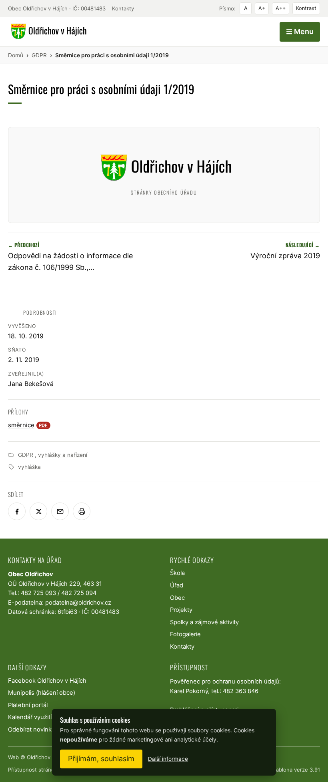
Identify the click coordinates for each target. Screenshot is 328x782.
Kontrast (306, 8)
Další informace (168, 759)
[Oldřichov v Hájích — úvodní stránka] (47, 31)
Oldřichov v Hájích (49, 757)
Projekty (181, 609)
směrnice (28, 425)
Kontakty (123, 8)
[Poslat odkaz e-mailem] (60, 511)
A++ (281, 8)
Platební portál (28, 705)
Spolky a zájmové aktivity (204, 622)
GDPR (25, 455)
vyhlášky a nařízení (62, 455)
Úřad (176, 585)
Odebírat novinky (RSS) (39, 729)
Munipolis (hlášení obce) (41, 692)
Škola (177, 573)
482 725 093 (38, 593)
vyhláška (29, 467)
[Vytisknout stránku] (81, 511)
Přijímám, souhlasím (101, 758)
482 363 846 (240, 691)
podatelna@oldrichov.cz (78, 602)
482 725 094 (78, 593)
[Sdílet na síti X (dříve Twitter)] (38, 511)
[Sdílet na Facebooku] (17, 511)
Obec (177, 597)
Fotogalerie (185, 634)
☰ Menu (300, 31)
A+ (261, 8)
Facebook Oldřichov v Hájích (47, 680)
